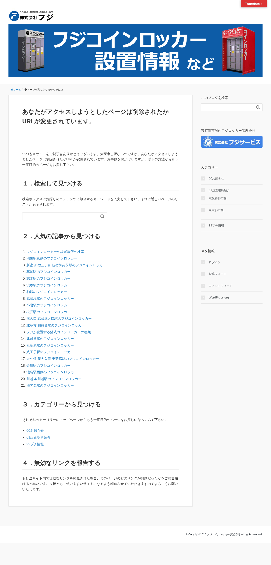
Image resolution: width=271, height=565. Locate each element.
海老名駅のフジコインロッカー (50, 385)
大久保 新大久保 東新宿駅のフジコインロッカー (62, 359)
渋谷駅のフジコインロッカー (48, 285)
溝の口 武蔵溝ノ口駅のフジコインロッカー (59, 318)
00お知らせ (35, 430)
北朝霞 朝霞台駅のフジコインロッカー (55, 325)
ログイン (215, 262)
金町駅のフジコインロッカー (48, 365)
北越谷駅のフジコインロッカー (50, 338)
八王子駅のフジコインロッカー (50, 352)
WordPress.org (219, 297)
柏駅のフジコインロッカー (46, 292)
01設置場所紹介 (38, 437)
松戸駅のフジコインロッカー (48, 312)
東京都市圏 (216, 210)
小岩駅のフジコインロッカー (48, 305)
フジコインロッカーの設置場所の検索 (55, 252)
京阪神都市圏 (218, 198)
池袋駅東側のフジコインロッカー (51, 258)
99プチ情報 (35, 444)
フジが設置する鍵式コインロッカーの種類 (58, 332)
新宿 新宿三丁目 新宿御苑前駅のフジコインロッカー (66, 265)
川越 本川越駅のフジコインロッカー (54, 379)
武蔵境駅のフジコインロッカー (50, 298)
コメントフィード (220, 285)
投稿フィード (218, 274)
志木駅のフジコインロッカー (48, 278)
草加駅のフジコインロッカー (48, 271)
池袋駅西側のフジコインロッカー (51, 372)
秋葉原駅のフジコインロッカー (50, 345)
